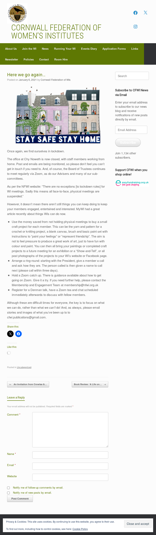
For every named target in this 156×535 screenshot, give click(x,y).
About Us (11, 48)
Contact (44, 59)
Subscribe (128, 142)
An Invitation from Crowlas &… (28, 384)
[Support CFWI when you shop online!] (132, 183)
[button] (150, 54)
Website (12, 476)
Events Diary (89, 48)
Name (11, 454)
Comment (13, 414)
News (45, 48)
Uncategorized (24, 367)
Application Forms (114, 48)
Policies (29, 59)
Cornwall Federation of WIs (55, 79)
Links (134, 48)
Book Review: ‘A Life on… (90, 384)
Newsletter (11, 59)
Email (11, 465)
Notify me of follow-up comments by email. (38, 487)
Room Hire (61, 59)
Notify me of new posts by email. (32, 492)
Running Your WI (65, 48)
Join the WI (29, 48)
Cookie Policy (80, 529)
